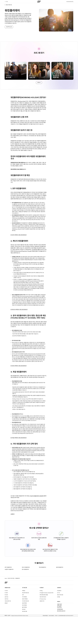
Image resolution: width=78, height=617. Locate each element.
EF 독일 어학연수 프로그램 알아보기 (19, 437)
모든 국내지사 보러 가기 (61, 610)
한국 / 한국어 (8, 615)
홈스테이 (29, 507)
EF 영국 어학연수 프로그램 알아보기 (19, 365)
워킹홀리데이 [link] (17, 578)
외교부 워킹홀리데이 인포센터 (36, 496)
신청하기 (13, 514)
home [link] (6, 578)
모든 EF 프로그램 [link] (11, 578)
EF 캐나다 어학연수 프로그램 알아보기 (19, 309)
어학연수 (27, 103)
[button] (6, 1)
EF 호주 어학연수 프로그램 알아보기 (19, 234)
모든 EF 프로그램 (9, 4)
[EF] (39, 2)
